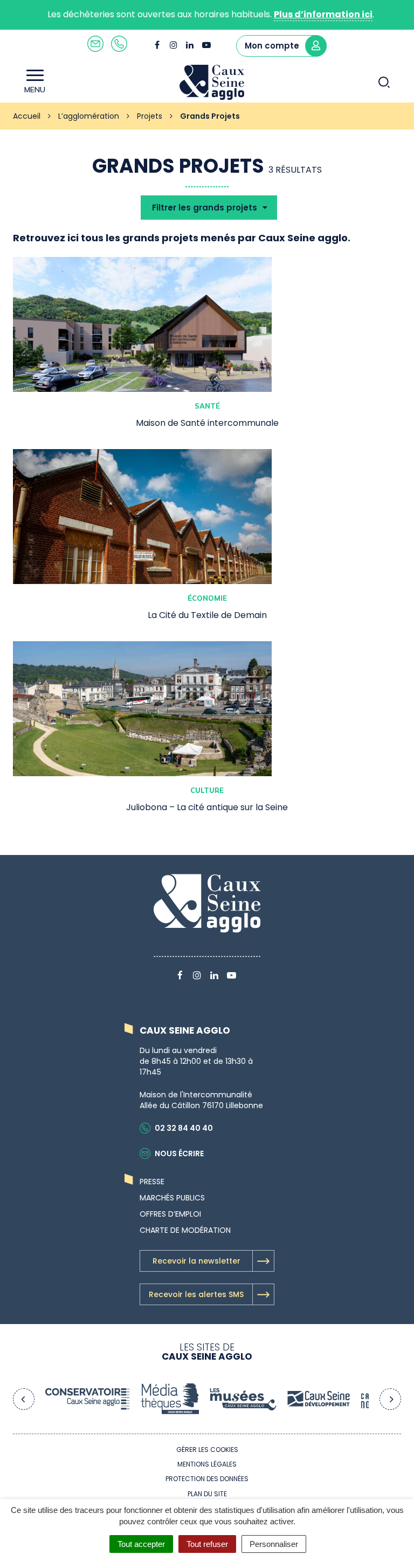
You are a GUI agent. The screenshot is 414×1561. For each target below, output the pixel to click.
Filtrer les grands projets (205, 207)
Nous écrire (179, 1153)
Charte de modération (185, 1230)
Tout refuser (207, 1544)
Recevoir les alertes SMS (196, 1294)
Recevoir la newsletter (196, 1260)
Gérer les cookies (207, 1449)
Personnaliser (274, 1544)
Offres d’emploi (170, 1214)
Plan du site (207, 1493)
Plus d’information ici (323, 14)
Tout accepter (141, 1544)
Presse (152, 1181)
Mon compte (272, 45)
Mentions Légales (207, 1464)
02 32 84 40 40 (184, 1128)
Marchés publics (172, 1197)
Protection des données (207, 1478)
